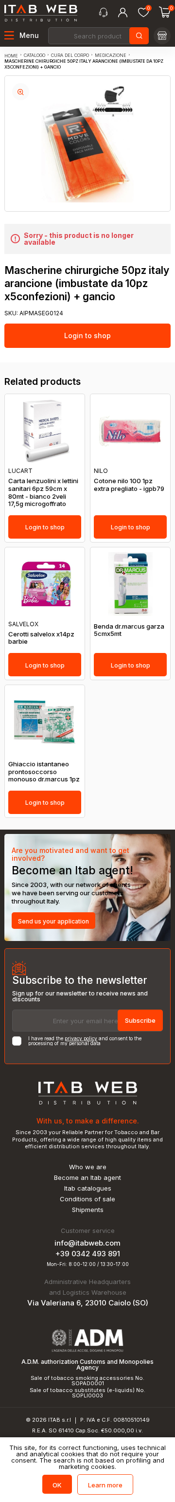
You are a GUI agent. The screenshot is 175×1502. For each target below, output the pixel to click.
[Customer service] (103, 13)
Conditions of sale (87, 1199)
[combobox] (97, 35)
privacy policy (81, 1038)
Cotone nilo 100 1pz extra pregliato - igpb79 (129, 484)
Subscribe (140, 1020)
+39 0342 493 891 (87, 1253)
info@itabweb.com (87, 1243)
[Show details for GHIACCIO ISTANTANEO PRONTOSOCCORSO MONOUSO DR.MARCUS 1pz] (44, 722)
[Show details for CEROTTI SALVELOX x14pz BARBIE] (44, 584)
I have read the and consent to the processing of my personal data (84, 1041)
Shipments (88, 1210)
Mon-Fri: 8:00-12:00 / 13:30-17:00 (88, 1264)
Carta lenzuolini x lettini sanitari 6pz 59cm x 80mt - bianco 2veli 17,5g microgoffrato (43, 492)
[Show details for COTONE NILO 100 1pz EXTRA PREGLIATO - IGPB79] (130, 431)
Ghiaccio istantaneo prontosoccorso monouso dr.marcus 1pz (44, 771)
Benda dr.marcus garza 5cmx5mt (129, 630)
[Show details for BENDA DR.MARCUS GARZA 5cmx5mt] (130, 584)
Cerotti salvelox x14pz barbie (41, 638)
